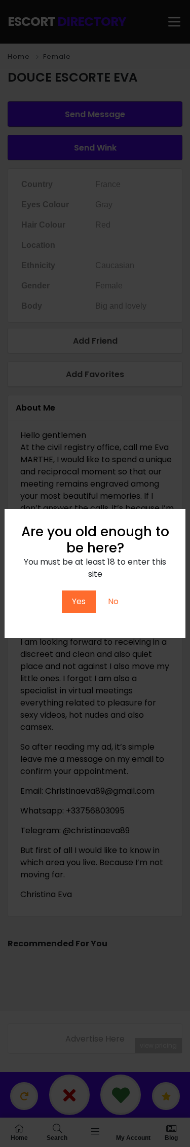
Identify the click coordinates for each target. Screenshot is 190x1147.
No (113, 601)
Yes (79, 601)
